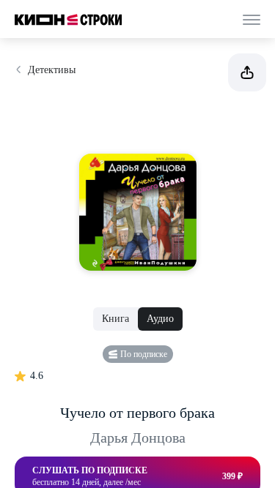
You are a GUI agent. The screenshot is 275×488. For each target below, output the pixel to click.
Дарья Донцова (138, 437)
